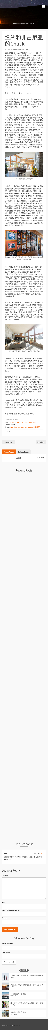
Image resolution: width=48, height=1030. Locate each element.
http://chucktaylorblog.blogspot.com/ (22, 422)
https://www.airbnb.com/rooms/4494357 (25, 427)
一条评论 (27, 49)
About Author (9, 452)
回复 (42, 853)
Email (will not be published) (11, 910)
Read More (7, 516)
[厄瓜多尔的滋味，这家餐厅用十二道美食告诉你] (24, 713)
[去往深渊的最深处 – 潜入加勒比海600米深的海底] (24, 803)
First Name (6, 952)
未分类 (8, 431)
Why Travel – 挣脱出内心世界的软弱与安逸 (26, 975)
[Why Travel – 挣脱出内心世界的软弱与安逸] (24, 490)
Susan (9, 49)
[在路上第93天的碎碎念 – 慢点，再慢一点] (24, 760)
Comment (5, 875)
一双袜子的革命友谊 (18, 994)
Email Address (7, 943)
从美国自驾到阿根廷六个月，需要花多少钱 (26, 985)
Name (4, 902)
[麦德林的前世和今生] (24, 670)
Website (4, 918)
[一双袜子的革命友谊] (24, 580)
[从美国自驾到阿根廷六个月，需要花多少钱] (24, 533)
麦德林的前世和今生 (18, 1012)
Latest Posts (23, 452)
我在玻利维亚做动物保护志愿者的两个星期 (26, 1003)
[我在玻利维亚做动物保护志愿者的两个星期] (24, 623)
